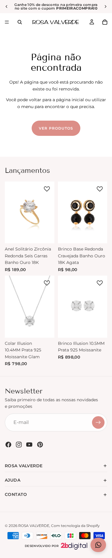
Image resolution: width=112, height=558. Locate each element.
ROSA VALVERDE (33, 525)
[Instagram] (18, 444)
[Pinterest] (40, 444)
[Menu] (7, 22)
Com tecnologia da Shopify (75, 525)
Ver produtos (56, 128)
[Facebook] (8, 444)
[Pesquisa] (19, 22)
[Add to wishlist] (47, 189)
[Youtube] (29, 444)
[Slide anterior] (6, 6)
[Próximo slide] (105, 6)
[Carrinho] (104, 22)
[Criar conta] (98, 422)
